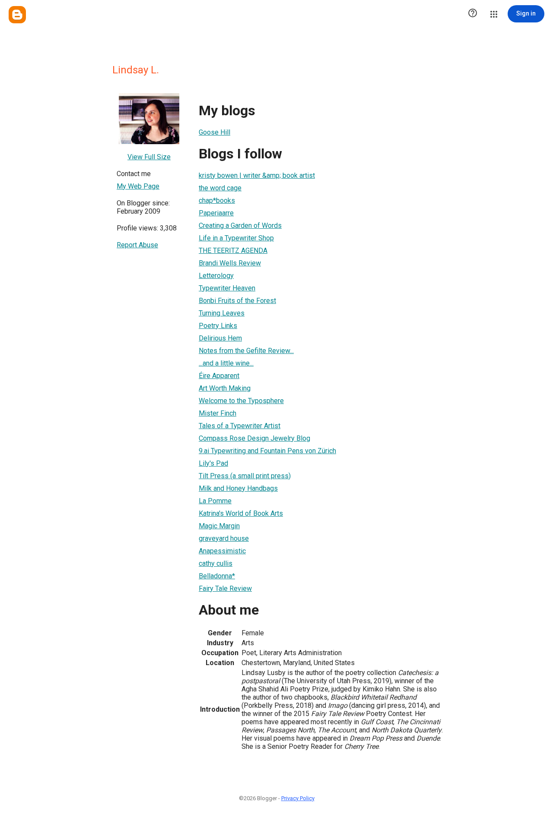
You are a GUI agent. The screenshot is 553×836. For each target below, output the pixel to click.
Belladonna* (217, 576)
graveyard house (224, 538)
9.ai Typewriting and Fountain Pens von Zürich (267, 451)
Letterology (216, 275)
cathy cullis (215, 563)
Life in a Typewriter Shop (236, 238)
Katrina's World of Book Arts (241, 513)
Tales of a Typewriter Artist (239, 426)
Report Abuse (137, 245)
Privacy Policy (298, 798)
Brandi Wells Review (230, 263)
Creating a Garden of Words (240, 225)
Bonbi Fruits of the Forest (237, 301)
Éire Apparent (219, 376)
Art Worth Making (225, 388)
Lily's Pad (213, 463)
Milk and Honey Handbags (238, 488)
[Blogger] (17, 14)
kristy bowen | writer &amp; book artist (257, 175)
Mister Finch (217, 413)
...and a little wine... (226, 363)
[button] (472, 13)
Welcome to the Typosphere (241, 401)
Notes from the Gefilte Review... (246, 351)
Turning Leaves (222, 313)
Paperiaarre (216, 213)
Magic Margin (219, 526)
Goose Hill (214, 132)
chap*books (217, 200)
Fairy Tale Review (225, 588)
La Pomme (215, 501)
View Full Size (149, 157)
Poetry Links (218, 326)
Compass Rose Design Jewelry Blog (254, 438)
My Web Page (138, 186)
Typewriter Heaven (227, 288)
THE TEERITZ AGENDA (233, 250)
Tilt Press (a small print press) (245, 476)
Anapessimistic (222, 551)
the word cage (220, 188)
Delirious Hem (220, 338)
